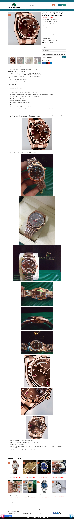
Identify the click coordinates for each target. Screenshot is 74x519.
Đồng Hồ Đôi (32, 9)
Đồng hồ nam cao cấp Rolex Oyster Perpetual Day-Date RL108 (44, 495)
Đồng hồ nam (40, 504)
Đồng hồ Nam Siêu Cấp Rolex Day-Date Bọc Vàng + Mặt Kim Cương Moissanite (30, 495)
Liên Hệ (57, 9)
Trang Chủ (10, 9)
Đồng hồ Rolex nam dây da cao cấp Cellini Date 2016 (15, 475)
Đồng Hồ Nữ (24, 9)
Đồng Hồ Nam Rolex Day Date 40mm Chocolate (59, 475)
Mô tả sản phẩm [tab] (12, 84)
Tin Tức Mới (52, 9)
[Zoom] (10, 55)
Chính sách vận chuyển (27, 513)
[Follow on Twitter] (58, 513)
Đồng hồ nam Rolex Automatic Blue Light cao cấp (44, 475)
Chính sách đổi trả (26, 511)
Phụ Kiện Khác (45, 9)
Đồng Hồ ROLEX (59, 12)
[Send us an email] (60, 513)
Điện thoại (40, 511)
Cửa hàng (62, 9)
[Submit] (53, 5)
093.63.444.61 (13, 508)
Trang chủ (44, 12)
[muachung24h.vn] (17, 5)
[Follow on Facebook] (54, 513)
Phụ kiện (39, 513)
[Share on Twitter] (45, 63)
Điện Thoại (38, 9)
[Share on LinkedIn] (51, 63)
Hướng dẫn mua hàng (27, 504)
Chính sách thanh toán (27, 509)
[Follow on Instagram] (56, 513)
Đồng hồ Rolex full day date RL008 (30, 475)
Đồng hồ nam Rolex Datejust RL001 (58, 495)
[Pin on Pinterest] (49, 63)
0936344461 (11, 513)
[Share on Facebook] (43, 63)
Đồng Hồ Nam (17, 9)
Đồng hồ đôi (40, 509)
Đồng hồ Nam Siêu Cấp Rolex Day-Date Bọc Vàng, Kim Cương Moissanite (15, 495)
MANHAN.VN (46, 517)
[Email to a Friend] (47, 63)
